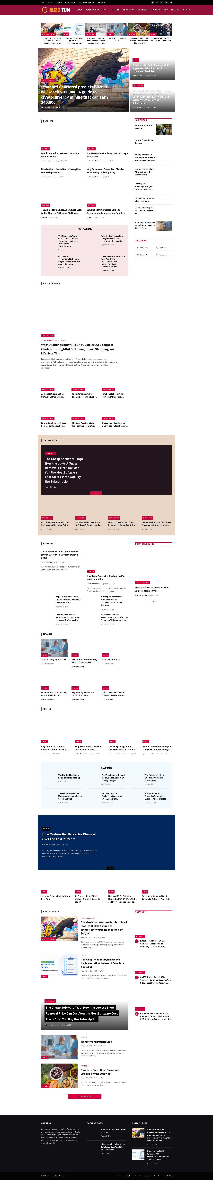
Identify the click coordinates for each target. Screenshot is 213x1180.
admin (45, 217)
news (79, 10)
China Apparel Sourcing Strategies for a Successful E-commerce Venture (144, 186)
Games (186, 10)
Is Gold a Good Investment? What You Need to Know (60, 155)
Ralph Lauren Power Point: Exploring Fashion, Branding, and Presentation (68, 599)
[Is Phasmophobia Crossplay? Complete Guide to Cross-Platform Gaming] (137, 797)
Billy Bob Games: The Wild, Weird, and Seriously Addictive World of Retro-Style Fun (88, 748)
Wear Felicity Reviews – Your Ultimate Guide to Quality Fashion (145, 225)
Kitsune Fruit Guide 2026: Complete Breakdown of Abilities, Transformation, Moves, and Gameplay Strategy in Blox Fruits (156, 943)
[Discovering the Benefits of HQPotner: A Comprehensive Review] (90, 510)
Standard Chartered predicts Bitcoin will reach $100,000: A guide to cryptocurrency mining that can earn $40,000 (52, 41)
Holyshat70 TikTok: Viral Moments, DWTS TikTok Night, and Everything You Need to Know (122, 899)
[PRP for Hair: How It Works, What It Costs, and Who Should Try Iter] (84, 648)
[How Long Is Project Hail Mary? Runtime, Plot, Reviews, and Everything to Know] (115, 382)
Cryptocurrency (48, 34)
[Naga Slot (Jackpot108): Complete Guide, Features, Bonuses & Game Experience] (56, 728)
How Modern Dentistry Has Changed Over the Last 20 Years (69, 836)
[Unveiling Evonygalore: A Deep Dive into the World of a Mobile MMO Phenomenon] (123, 728)
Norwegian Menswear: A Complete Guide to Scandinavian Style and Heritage (112, 600)
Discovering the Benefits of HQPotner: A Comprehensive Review (88, 524)
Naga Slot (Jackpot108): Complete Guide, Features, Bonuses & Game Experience (55, 748)
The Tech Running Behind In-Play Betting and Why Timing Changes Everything (113, 778)
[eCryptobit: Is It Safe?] (153, 565)
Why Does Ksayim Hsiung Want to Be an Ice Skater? (83, 424)
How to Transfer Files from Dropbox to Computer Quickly (122, 523)
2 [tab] (153, 598)
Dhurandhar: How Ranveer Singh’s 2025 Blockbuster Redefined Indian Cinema (114, 424)
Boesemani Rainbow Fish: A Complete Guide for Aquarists (156, 897)
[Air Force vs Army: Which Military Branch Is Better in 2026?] (90, 883)
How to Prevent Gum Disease (144, 141)
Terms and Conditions (86, 2)
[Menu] (43, 2)
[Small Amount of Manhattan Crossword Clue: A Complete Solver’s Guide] (94, 797)
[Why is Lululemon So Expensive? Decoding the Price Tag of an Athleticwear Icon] (93, 619)
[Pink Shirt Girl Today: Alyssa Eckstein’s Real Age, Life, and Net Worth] (93, 1148)
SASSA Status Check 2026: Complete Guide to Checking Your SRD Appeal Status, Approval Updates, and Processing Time (156, 980)
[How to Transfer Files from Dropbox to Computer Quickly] (123, 510)
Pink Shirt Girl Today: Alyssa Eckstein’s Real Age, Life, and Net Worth (113, 1147)
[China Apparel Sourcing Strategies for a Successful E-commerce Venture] (164, 187)
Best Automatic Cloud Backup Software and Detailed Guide (55, 523)
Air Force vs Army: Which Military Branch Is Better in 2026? (87, 899)
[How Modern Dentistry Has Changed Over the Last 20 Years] (140, 842)
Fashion (91, 571)
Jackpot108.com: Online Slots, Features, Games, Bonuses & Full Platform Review (52, 395)
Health (116, 10)
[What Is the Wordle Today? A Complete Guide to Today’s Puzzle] (157, 728)
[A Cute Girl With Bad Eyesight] (164, 129)
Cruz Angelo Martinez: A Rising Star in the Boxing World (144, 172)
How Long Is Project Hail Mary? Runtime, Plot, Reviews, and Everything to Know (114, 395)
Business (142, 10)
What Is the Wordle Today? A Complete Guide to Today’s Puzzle (156, 748)
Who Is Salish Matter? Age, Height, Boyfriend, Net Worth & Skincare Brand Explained (53, 424)
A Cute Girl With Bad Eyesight (143, 127)
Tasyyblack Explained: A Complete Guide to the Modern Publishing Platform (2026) (61, 211)
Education (128, 10)
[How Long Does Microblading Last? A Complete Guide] (107, 561)
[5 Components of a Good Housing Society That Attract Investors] (164, 158)
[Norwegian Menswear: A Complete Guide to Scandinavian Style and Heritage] (93, 601)
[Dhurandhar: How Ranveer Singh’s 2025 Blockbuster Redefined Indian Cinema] (115, 411)
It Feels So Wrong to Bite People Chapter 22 (144, 210)
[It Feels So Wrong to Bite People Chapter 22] (164, 211)
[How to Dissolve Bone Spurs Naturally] (93, 1133)
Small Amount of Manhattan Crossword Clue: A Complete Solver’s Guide (111, 796)
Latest (66, 34)
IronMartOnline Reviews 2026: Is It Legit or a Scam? (107, 155)
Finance (175, 10)
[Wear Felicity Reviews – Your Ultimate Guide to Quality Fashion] (164, 226)
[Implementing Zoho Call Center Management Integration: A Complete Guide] (157, 510)
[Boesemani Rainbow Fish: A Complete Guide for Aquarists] (157, 883)
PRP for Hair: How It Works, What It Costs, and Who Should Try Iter (84, 661)
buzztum (49, 1176)
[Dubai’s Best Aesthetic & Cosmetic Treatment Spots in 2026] (115, 681)
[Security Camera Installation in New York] (56, 883)
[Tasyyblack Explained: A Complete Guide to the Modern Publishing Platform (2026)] (62, 194)
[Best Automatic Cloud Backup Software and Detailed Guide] (56, 510)
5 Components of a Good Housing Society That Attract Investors (145, 157)
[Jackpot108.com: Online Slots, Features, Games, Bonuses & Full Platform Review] (54, 382)
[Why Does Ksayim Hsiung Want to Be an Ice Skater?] (84, 411)
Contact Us (101, 2)
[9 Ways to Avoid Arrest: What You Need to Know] (161, 29)
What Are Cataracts (111, 659)
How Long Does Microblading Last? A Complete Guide (105, 578)
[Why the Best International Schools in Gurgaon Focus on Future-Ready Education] (50, 260)
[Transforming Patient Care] (117, 29)
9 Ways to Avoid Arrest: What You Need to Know (161, 39)
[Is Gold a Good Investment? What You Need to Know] (62, 138)
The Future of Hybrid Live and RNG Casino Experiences (154, 778)
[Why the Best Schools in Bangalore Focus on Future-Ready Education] (94, 240)
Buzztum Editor (46, 107)
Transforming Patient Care (117, 39)
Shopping (156, 10)
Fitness (132, 34)
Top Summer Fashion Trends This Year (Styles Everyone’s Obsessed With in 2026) (60, 554)
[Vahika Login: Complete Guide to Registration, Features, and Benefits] (107, 194)
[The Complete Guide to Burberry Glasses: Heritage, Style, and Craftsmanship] (47, 619)
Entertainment (47, 335)
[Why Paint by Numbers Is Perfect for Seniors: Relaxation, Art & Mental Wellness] (84, 681)
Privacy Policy (70, 2)
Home (50, 2)
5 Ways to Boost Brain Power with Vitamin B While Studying (139, 40)
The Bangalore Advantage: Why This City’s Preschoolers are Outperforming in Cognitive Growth (113, 261)
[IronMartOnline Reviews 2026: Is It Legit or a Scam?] (107, 138)
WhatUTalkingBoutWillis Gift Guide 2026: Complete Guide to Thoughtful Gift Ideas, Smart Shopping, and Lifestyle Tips (78, 349)
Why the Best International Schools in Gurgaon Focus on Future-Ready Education (69, 260)
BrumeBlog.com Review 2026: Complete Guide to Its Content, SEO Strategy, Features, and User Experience (156, 1016)
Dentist (110, 868)
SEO (166, 10)
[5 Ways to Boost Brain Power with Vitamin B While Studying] (139, 29)
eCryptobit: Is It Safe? (146, 587)
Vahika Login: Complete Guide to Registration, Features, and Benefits (106, 211)
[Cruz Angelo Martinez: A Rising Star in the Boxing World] (164, 173)
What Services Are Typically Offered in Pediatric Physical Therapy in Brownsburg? (54, 694)
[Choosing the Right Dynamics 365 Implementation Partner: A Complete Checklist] (74, 29)
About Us (58, 2)
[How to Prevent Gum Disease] (164, 144)
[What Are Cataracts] (115, 648)
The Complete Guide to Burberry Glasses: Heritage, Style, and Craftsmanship (67, 617)
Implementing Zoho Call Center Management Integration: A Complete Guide (156, 524)
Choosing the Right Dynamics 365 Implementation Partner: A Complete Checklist (73, 41)
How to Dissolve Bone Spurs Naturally (113, 1131)
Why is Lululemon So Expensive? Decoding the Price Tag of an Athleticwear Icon (114, 617)
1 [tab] (151, 598)
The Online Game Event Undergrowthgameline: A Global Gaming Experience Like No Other (70, 796)
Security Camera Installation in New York (55, 897)
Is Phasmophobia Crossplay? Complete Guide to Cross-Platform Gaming (156, 796)
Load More (83, 1096)
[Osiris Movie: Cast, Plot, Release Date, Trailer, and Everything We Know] (84, 382)
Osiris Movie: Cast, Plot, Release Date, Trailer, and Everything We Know (83, 395)
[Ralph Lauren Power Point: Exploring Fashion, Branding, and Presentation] (47, 601)
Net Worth (140, 936)
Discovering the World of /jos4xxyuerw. (144, 199)
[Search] (171, 2)
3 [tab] (155, 598)
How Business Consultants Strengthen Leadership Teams (61, 171)
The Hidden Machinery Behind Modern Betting (69, 776)
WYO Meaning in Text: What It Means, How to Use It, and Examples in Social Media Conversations (68, 241)
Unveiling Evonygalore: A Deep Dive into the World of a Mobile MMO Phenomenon (123, 748)
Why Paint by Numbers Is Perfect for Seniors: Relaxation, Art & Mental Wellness (83, 694)
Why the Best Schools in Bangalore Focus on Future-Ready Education (112, 238)
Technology (92, 10)
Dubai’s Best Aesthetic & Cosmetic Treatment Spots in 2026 (114, 694)
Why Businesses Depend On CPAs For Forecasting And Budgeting (105, 171)
